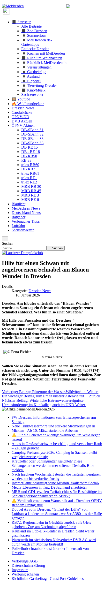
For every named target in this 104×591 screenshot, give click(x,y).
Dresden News (40, 291)
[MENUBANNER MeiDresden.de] (13, 6)
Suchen (7, 243)
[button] (21, 22)
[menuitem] (25, 561)
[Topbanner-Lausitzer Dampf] (22, 253)
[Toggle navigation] (5, 238)
